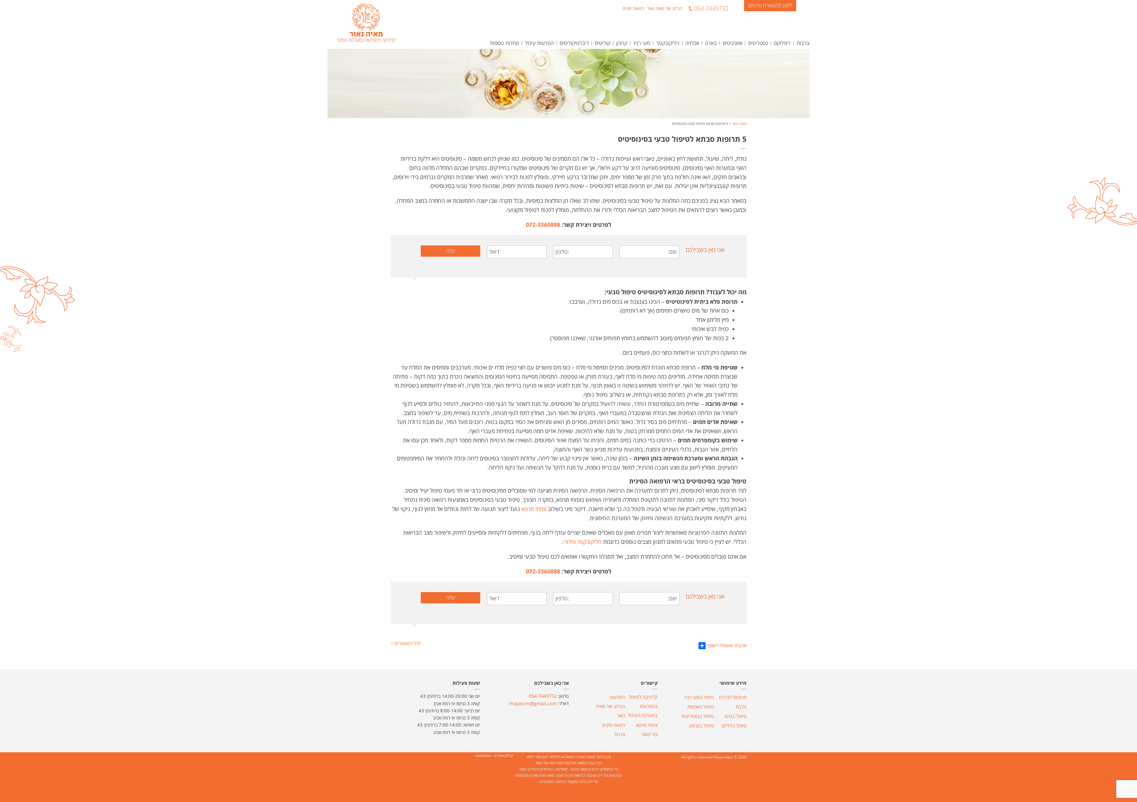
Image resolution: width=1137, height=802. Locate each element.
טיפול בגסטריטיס (698, 716)
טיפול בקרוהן (701, 726)
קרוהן (621, 43)
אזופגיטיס (732, 43)
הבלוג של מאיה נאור (664, 8)
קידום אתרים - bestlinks (494, 755)
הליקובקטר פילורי (582, 542)
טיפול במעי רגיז (699, 697)
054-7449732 (711, 8)
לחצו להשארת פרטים (770, 5)
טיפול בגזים (735, 716)
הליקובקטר (667, 43)
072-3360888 (543, 225)
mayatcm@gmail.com (533, 704)
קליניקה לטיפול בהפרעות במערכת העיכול (643, 706)
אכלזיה (692, 43)
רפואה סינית (633, 8)
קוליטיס (602, 43)
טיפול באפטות (700, 707)
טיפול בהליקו (734, 726)
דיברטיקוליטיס (574, 43)
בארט (711, 43)
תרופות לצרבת (732, 697)
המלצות (617, 697)
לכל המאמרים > (406, 644)
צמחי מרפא (533, 509)
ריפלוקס (782, 43)
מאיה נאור (739, 124)
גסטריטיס (758, 43)
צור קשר (650, 734)
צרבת (741, 707)
